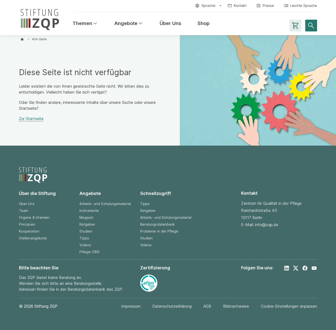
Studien (85, 231)
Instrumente (89, 210)
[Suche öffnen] (311, 25)
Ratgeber (87, 224)
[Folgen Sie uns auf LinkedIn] (287, 268)
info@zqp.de (266, 224)
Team (23, 210)
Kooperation (29, 231)
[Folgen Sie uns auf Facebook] (305, 268)
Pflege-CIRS (89, 252)
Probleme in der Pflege (159, 231)
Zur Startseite (31, 118)
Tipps (84, 238)
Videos (85, 245)
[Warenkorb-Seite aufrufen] (295, 25)
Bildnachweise (236, 306)
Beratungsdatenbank (157, 224)
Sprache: (208, 5)
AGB (207, 306)
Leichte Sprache (303, 5)
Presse (268, 5)
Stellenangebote (33, 238)
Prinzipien (27, 224)
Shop (204, 23)
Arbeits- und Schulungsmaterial (105, 204)
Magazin (86, 217)
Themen (85, 23)
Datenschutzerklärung (172, 306)
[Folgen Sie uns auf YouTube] (314, 268)
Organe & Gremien (34, 217)
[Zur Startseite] (40, 18)
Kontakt (240, 5)
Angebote (128, 23)
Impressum (130, 306)
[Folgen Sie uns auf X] (296, 268)
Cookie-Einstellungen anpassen (289, 306)
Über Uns (170, 23)
